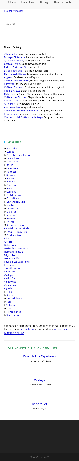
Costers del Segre (15, 201)
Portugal (11, 171)
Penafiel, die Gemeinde (16, 228)
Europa (10, 151)
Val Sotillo (9, 271)
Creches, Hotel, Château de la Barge (23, 117)
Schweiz (10, 175)
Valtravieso (10, 281)
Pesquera (9, 265)
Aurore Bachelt (12, 107)
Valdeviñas (10, 278)
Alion (7, 238)
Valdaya (8, 275)
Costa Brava (12, 198)
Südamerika (12, 315)
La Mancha (12, 208)
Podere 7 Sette (12, 90)
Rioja (9, 291)
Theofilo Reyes (12, 268)
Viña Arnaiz (10, 285)
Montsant (11, 215)
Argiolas (8, 77)
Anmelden (27, 329)
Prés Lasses (10, 114)
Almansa (11, 185)
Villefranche (10, 54)
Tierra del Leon (14, 298)
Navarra (10, 218)
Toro (9, 301)
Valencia (10, 305)
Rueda (9, 295)
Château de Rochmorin (16, 80)
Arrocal (8, 241)
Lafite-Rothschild (13, 70)
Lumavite (9, 83)
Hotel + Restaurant (16, 231)
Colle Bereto (10, 94)
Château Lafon (12, 63)
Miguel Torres (11, 255)
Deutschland (13, 158)
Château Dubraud (14, 87)
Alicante (10, 181)
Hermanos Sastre (13, 251)
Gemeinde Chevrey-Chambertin (21, 110)
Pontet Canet (11, 100)
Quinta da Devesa (13, 60)
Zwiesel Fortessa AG (15, 67)
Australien (11, 148)
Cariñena (11, 191)
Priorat (10, 221)
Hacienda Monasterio (16, 248)
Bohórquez (10, 245)
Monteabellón (11, 258)
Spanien (10, 178)
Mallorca (11, 211)
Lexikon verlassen (14, 10)
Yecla (9, 308)
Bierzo (9, 188)
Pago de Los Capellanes (17, 261)
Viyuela (8, 288)
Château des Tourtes (15, 97)
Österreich (12, 168)
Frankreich (12, 161)
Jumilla (10, 205)
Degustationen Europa (18, 155)
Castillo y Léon (14, 195)
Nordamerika (13, 311)
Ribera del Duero (15, 225)
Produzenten (13, 235)
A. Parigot (9, 103)
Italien (9, 165)
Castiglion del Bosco (15, 74)
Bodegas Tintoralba (14, 57)
